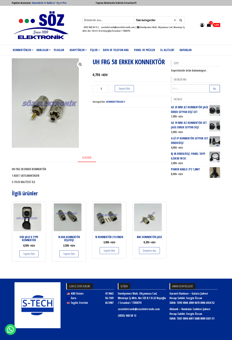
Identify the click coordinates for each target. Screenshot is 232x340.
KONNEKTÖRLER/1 (115, 101)
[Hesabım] (202, 25)
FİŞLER (94, 50)
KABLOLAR (42, 50)
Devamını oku (149, 251)
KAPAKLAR (186, 50)
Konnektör (37, 3)
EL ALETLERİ (167, 50)
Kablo (50, 3)
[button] (80, 64)
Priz (65, 3)
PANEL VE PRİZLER (144, 50)
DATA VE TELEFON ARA (116, 50)
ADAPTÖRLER (77, 50)
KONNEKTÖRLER (22, 50)
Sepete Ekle (124, 89)
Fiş (58, 3)
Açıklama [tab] (86, 157)
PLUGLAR (59, 50)
